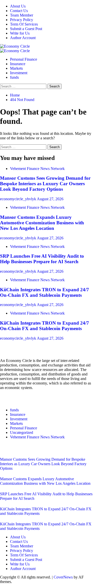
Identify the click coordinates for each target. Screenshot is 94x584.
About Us (18, 6)
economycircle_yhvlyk (18, 199)
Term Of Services (24, 24)
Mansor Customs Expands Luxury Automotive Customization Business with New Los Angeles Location (42, 223)
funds (14, 77)
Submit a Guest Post (26, 29)
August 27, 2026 (50, 199)
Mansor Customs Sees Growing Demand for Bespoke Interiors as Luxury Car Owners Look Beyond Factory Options (45, 183)
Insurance (17, 64)
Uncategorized (21, 432)
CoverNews (63, 577)
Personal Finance (23, 59)
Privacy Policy (21, 20)
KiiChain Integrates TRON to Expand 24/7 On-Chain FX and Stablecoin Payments (44, 292)
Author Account (23, 38)
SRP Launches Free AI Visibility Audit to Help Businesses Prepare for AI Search (42, 258)
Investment (18, 73)
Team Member (21, 15)
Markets (16, 68)
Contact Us (19, 11)
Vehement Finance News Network (37, 168)
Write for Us (20, 33)
